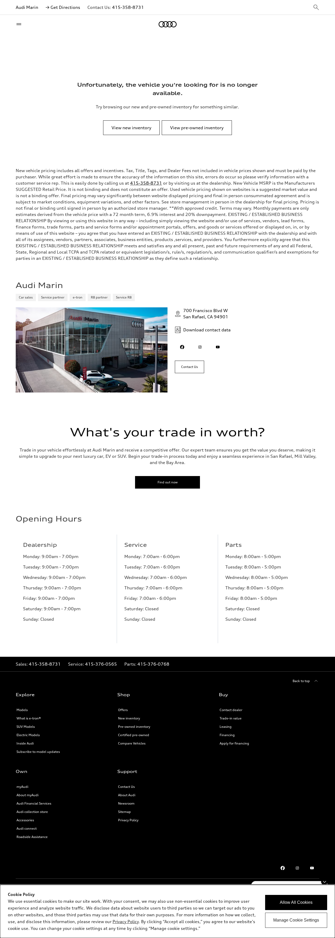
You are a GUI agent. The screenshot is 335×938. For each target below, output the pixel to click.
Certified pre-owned (133, 735)
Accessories (25, 820)
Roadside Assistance (32, 837)
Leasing (226, 727)
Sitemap (124, 812)
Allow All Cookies (296, 902)
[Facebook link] (282, 868)
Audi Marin (27, 7)
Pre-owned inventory (134, 727)
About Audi (126, 795)
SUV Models (25, 727)
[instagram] (200, 347)
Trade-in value (231, 718)
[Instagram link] (297, 868)
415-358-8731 (128, 7)
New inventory (129, 718)
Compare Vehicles (132, 743)
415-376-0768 (153, 664)
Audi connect (26, 828)
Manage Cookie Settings (296, 920)
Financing (227, 735)
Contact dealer (231, 710)
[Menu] (20, 24)
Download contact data (207, 329)
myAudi (22, 787)
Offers (123, 710)
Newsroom (126, 803)
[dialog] (167, 911)
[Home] (168, 24)
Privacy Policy (128, 820)
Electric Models (28, 735)
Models (22, 710)
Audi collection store (32, 812)
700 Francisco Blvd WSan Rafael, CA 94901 (205, 313)
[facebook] (182, 347)
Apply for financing (234, 743)
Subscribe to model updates (38, 752)
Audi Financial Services (33, 803)
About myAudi (27, 795)
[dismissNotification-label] (324, 881)
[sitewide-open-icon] (316, 7)
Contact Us (126, 787)
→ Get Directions (63, 7)
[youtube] (217, 347)
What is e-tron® (28, 718)
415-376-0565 (101, 664)
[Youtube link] (312, 868)
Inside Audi (25, 743)
